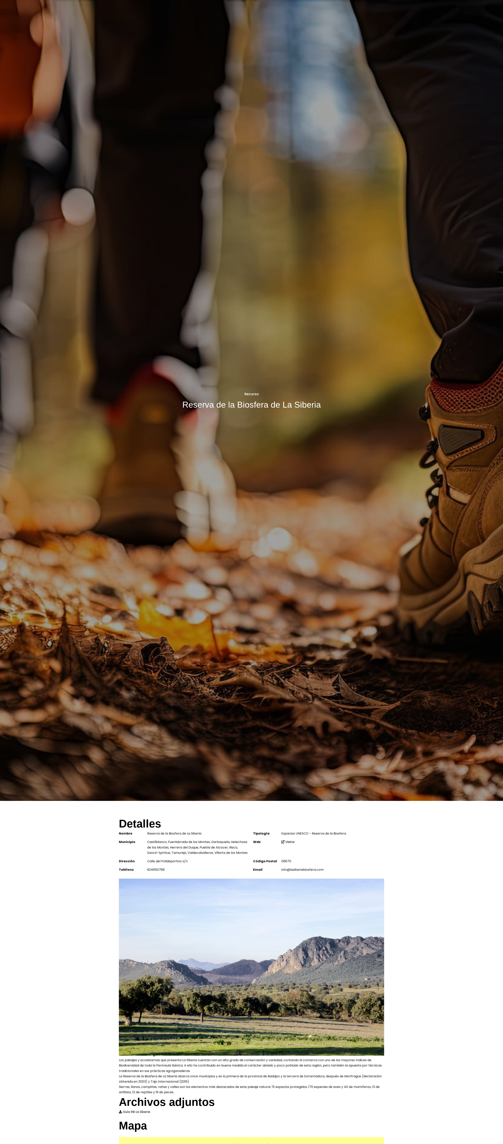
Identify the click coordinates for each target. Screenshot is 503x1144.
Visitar (290, 842)
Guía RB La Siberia (136, 1112)
